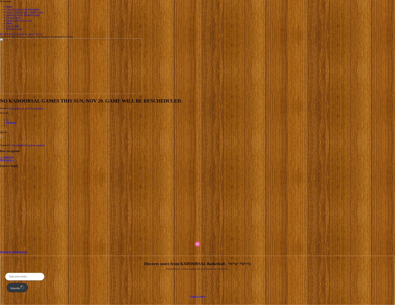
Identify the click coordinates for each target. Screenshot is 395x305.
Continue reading (197, 296)
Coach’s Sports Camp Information (22, 9)
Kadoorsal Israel (14, 28)
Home (9, 6)
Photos (9, 23)
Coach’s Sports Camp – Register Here (24, 12)
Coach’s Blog (12, 26)
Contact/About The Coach (19, 20)
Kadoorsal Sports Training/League (23, 15)
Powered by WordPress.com (14, 252)
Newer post (7, 160)
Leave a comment (36, 145)
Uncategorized (19, 145)
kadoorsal (38, 108)
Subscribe (15, 288)
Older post (6, 157)
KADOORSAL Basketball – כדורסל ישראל (21, 34)
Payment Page (13, 17)
